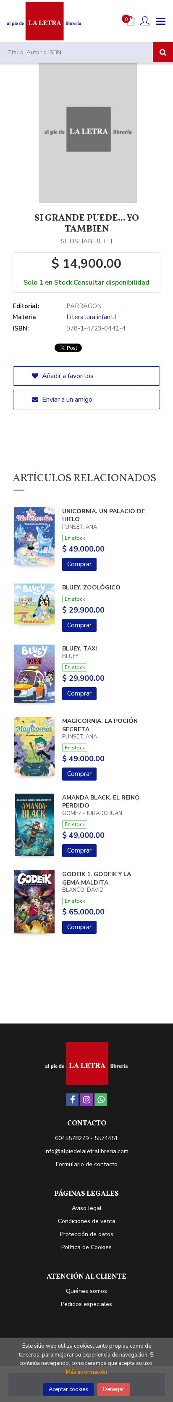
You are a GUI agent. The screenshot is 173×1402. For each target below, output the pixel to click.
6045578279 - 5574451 (86, 1138)
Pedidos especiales (86, 1304)
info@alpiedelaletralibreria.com (86, 1151)
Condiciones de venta (86, 1221)
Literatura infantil (91, 317)
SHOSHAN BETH (86, 241)
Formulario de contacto (87, 1164)
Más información (86, 1372)
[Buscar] (163, 52)
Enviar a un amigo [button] (66, 399)
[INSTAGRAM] (86, 1099)
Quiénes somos (86, 1291)
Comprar (79, 564)
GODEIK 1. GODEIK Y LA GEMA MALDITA (96, 878)
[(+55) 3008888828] (100, 1099)
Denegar (113, 1389)
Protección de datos (86, 1234)
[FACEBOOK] (72, 1099)
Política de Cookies (86, 1247)
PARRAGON (84, 306)
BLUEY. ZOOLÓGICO (91, 588)
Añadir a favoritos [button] (67, 376)
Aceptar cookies (68, 1389)
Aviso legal (87, 1208)
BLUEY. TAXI (79, 649)
